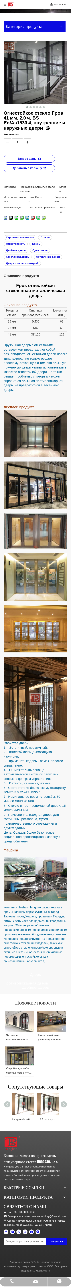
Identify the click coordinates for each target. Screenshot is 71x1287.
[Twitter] (18, 1231)
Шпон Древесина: (45, 207)
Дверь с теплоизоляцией (22, 263)
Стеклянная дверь (17, 256)
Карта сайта (43, 1270)
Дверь (36, 243)
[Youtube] (25, 1231)
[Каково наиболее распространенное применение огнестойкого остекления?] (51, 1021)
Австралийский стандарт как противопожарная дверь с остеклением (23, 1119)
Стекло (45, 237)
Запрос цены (27, 158)
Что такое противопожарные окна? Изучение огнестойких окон (17, 1038)
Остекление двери (48, 256)
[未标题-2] (12, 1143)
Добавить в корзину (27, 168)
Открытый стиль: (45, 186)
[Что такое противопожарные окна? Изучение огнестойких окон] (19, 1021)
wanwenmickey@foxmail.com (49, 1216)
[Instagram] (31, 1231)
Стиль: (39, 197)
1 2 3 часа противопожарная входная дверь (48, 1119)
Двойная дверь (16, 250)
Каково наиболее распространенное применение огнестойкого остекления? (49, 1038)
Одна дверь (40, 250)
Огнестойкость (15, 243)
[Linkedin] (12, 1231)
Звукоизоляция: (13, 207)
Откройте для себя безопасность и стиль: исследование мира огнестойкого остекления (19, 1071)
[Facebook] (6, 1231)
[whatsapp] (38, 1231)
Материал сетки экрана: (15, 199)
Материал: (10, 186)
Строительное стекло (20, 237)
